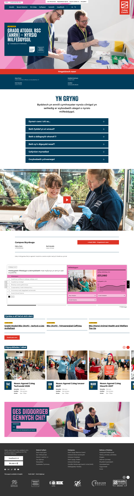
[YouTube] (18, 469)
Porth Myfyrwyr (40, 474)
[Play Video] (67, 199)
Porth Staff (31, 474)
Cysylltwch (60, 7)
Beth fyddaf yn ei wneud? (42, 129)
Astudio (11, 7)
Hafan (6, 2)
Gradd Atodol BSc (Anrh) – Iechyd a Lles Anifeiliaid (24, 327)
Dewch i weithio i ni (74, 1)
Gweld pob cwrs (12, 338)
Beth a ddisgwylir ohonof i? (42, 136)
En (72, 7)
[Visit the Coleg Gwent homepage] (125, 7)
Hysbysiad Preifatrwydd (106, 452)
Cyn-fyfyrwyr (40, 460)
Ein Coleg (33, 7)
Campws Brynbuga (73, 84)
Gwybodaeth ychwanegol (42, 159)
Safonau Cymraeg (104, 460)
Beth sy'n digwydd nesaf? (42, 144)
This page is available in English (13, 474)
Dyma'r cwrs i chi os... (39, 121)
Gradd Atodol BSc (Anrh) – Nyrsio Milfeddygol (16, 2)
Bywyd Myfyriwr (22, 7)
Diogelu (101, 457)
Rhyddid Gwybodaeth (106, 462)
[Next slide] (128, 347)
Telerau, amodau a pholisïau (107, 455)
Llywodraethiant (104, 464)
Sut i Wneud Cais (51, 1)
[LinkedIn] (15, 469)
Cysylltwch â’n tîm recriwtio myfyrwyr (24, 430)
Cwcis (101, 469)
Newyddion (83, 1)
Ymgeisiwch (16, 424)
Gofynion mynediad (39, 151)
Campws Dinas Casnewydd (76, 455)
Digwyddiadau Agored (62, 1)
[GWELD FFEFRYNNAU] (123, 494)
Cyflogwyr (42, 7)
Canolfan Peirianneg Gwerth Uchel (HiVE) (80, 464)
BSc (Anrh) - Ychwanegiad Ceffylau (64, 325)
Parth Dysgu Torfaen (74, 460)
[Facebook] (5, 469)
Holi (14, 427)
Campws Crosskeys (74, 457)
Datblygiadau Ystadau (74, 467)
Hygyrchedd (103, 467)
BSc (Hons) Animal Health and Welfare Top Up (108, 327)
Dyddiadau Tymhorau (43, 464)
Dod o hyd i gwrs (41, 452)
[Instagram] (8, 469)
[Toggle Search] (75, 7)
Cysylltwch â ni (14, 458)
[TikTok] (11, 469)
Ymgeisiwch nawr (67, 71)
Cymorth (51, 7)
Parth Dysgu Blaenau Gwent (76, 452)
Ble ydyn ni (13, 463)
